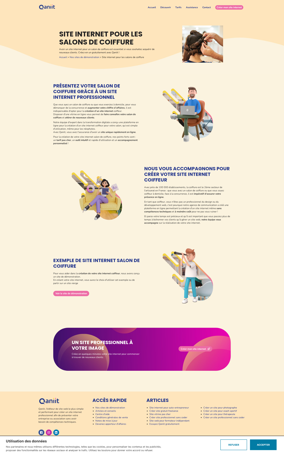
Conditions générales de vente (111, 417)
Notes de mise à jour (106, 420)
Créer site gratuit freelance (163, 411)
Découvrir (165, 7)
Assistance (192, 7)
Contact (206, 7)
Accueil (152, 7)
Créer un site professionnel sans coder (224, 417)
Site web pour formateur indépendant (169, 420)
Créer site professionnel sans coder (168, 417)
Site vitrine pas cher (160, 414)
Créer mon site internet (229, 7)
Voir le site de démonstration (71, 293)
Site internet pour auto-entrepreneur (169, 407)
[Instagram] (49, 432)
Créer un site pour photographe (220, 407)
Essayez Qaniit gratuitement (164, 424)
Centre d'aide (102, 414)
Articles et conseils (105, 411)
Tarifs (178, 7)
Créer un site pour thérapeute (219, 414)
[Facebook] (41, 432)
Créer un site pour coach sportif (220, 411)
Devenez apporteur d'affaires (110, 424)
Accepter (263, 444)
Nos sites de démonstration (84, 57)
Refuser (233, 444)
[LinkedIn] (56, 432)
